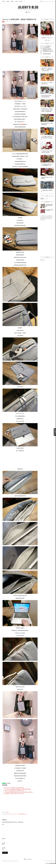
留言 (3, 824)
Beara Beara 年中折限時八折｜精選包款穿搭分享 (14, 790)
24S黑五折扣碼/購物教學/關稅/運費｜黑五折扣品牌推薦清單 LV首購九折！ (18, 792)
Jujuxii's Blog (28, 7)
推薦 (21, 814)
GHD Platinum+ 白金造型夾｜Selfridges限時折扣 (14, 787)
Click (55, 432)
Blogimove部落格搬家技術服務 (50, 863)
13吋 (7, 814)
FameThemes (52, 860)
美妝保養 (3, 1)
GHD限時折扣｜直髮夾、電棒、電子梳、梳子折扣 (14, 793)
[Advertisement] (20, 62)
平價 (19, 814)
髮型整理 (8, 1)
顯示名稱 (3, 839)
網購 (3, 21)
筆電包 (23, 814)
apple (9, 814)
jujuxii (7, 21)
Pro (17, 814)
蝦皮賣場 (22, 124)
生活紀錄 (16, 1)
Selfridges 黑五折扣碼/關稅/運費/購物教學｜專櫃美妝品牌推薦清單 (17, 789)
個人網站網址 (3, 848)
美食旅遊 (20, 1)
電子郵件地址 (3, 844)
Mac (11, 814)
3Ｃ (24, 1)
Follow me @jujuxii (28, 859)
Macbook (14, 814)
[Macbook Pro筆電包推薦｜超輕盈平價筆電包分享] (20, 38)
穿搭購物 (12, 1)
